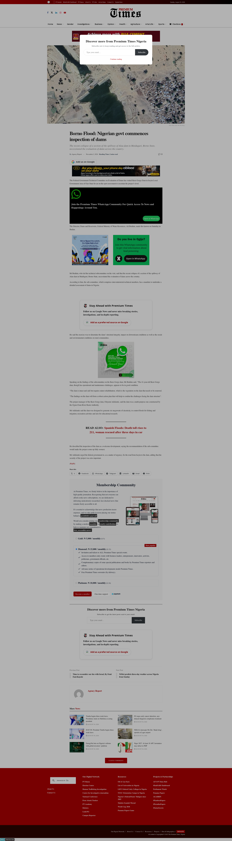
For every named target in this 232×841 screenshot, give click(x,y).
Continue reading (116, 59)
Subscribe (141, 52)
